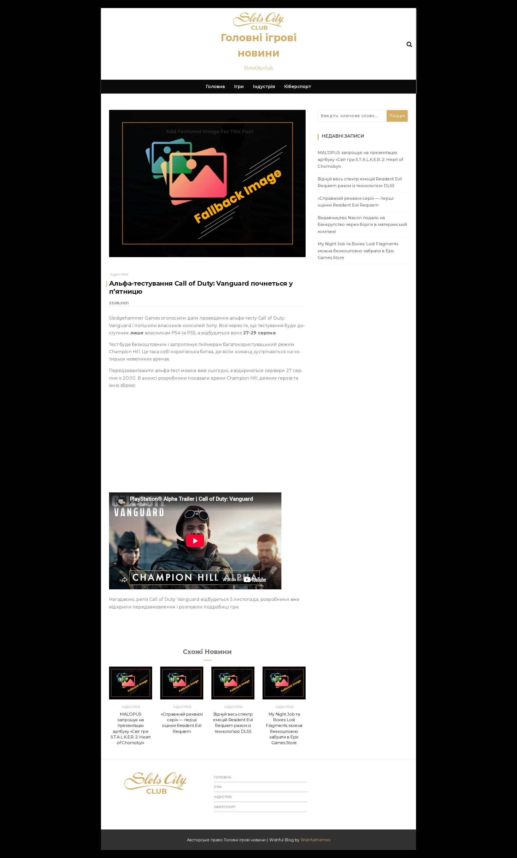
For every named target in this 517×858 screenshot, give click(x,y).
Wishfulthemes (315, 840)
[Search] (409, 43)
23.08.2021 (119, 303)
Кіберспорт (297, 86)
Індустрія (264, 86)
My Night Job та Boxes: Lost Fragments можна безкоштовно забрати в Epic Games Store (358, 250)
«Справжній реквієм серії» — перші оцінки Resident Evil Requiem (355, 202)
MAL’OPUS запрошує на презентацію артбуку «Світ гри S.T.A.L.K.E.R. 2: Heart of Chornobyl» (360, 159)
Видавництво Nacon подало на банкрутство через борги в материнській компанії (362, 224)
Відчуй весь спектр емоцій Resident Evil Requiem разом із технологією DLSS (360, 182)
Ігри (239, 86)
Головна (215, 86)
